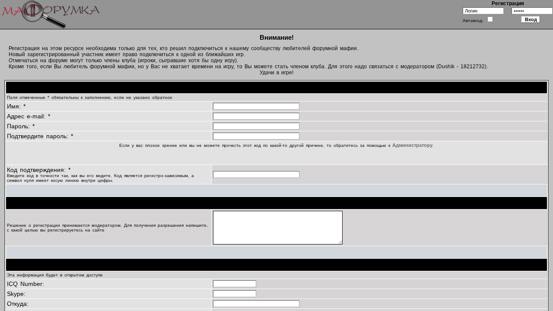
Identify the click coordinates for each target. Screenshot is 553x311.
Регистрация (508, 3)
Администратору (412, 145)
